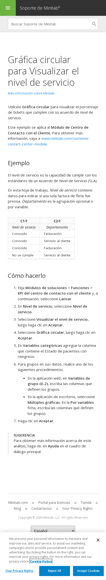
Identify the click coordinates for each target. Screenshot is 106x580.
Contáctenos (41, 508)
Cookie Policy (41, 561)
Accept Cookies (88, 571)
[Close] (98, 540)
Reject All (54, 571)
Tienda (86, 502)
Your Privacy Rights (19, 571)
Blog (17, 508)
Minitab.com (18, 502)
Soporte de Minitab (40, 8)
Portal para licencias (54, 502)
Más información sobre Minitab (31, 93)
